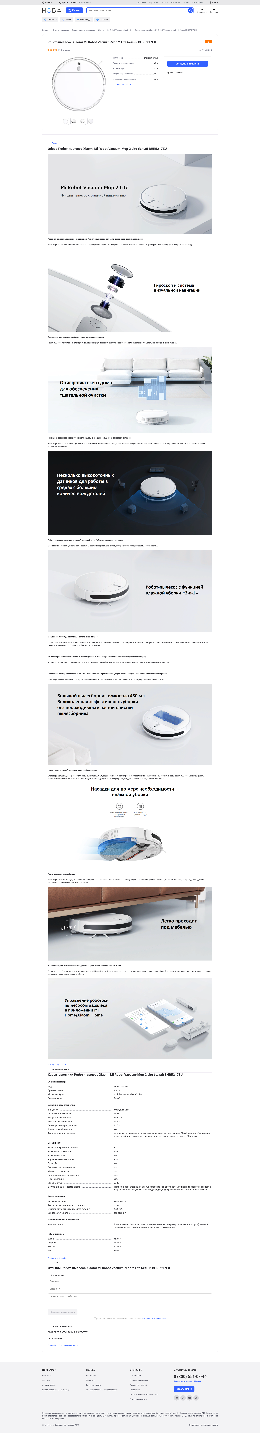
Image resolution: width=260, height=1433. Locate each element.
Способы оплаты (93, 1385)
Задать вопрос (184, 1389)
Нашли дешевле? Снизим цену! (55, 1390)
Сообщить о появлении (187, 63)
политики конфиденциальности (154, 1319)
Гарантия (153, 2)
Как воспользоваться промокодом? (102, 1390)
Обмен (186, 2)
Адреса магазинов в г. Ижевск (187, 1381)
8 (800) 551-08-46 (69, 2)
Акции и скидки (49, 1385)
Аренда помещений (138, 1385)
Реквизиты (135, 1390)
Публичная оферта (138, 1399)
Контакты (175, 2)
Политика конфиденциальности (144, 1394)
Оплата (164, 2)
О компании (197, 2)
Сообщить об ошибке (57, 1258)
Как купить (91, 1375)
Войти (215, 2)
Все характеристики (122, 84)
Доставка (141, 2)
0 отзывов (65, 50)
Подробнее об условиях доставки (63, 1345)
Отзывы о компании (139, 1380)
